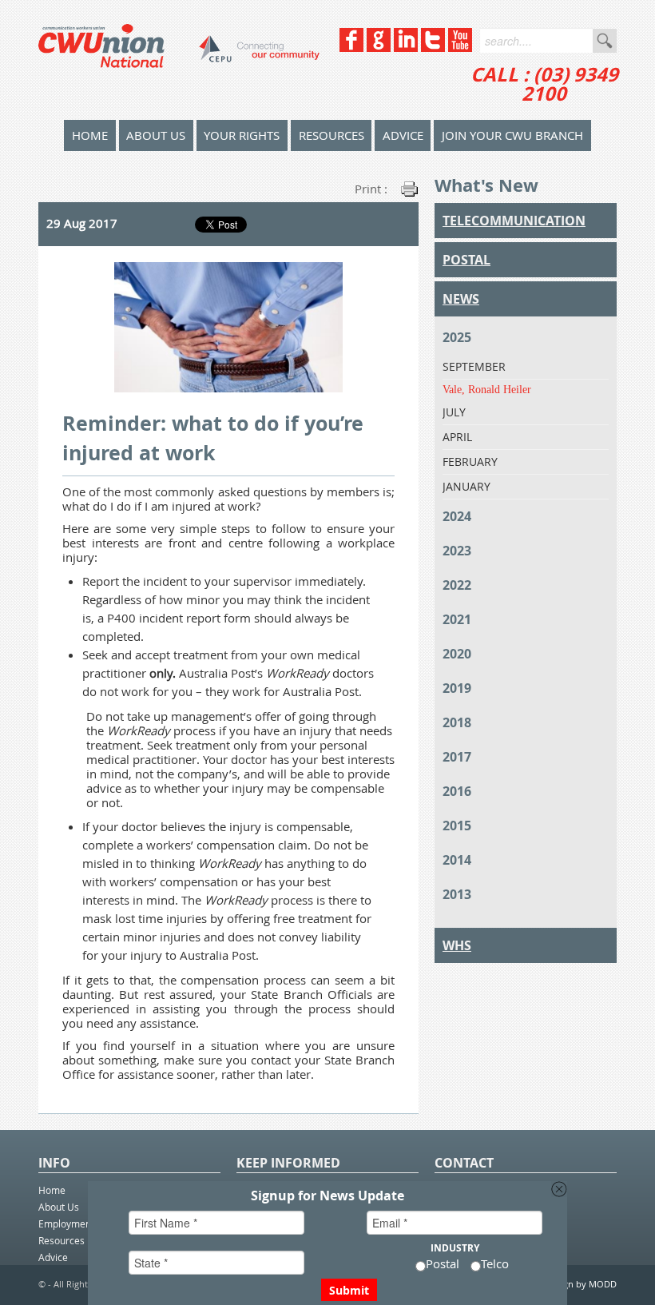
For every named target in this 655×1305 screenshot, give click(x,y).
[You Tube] (460, 47)
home (90, 135)
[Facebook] (351, 47)
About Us (155, 135)
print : (371, 189)
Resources (331, 135)
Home (52, 1190)
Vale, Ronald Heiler (487, 390)
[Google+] (379, 47)
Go (605, 41)
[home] (179, 60)
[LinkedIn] (406, 47)
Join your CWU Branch (512, 135)
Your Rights (242, 135)
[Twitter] (433, 47)
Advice (403, 135)
